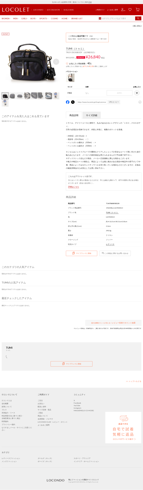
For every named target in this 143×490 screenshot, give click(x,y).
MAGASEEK (69, 10)
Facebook (77, 403)
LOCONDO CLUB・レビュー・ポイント (53, 422)
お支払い (41, 403)
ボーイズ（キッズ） (45, 461)
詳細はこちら (73, 186)
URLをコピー (114, 102)
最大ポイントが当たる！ (113, 323)
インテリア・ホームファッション (86, 461)
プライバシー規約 (8, 424)
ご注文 (40, 400)
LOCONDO (38, 10)
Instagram (77, 408)
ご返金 (40, 413)
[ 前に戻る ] (137, 26)
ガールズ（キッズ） (45, 458)
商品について (43, 416)
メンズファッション (9, 461)
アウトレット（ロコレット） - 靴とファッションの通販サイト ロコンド (15, 10)
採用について (7, 407)
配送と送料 (42, 407)
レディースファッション (11, 458)
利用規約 (5, 421)
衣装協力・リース (8, 413)
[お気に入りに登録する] (136, 93)
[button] (56, 62)
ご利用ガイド (100, 10)
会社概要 (5, 403)
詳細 (90, 2)
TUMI (75, 48)
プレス (4, 410)
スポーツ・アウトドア (82, 458)
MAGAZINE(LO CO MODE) (84, 410)
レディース (110, 244)
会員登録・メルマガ (45, 419)
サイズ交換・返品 (44, 410)
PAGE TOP (133, 381)
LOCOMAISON (53, 10)
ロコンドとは (7, 400)
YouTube (77, 405)
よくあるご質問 (112, 10)
